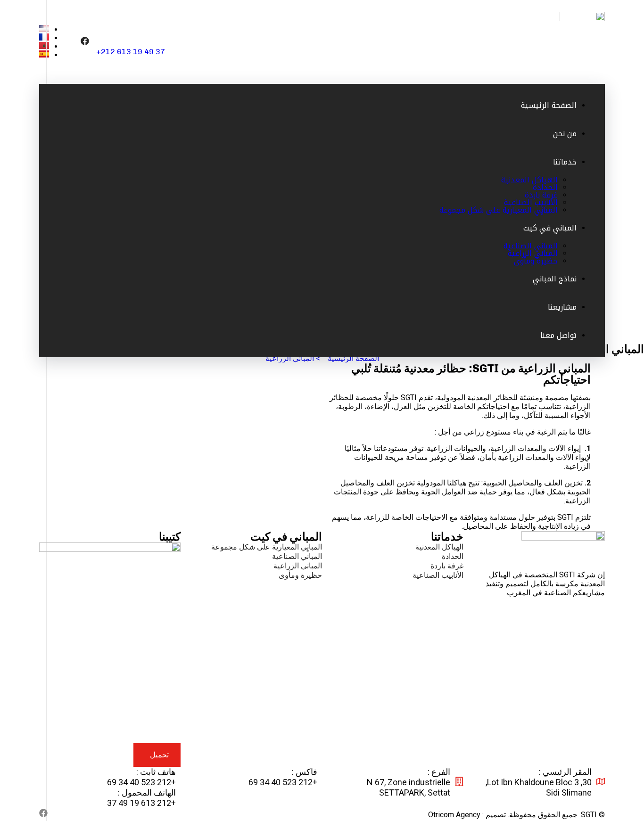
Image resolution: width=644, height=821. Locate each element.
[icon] (85, 42)
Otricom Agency (454, 814)
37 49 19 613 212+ (130, 51)
